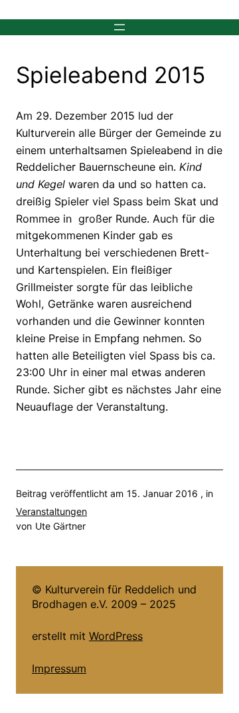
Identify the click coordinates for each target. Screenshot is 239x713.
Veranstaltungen (51, 511)
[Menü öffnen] (119, 27)
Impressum (59, 668)
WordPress (116, 636)
